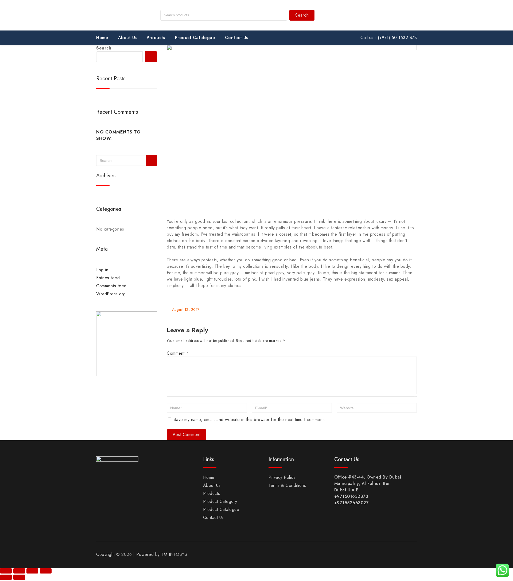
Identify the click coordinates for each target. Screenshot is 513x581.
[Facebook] (390, 16)
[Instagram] (406, 16)
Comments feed (111, 286)
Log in (102, 270)
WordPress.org (111, 294)
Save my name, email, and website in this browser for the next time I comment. (249, 419)
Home (102, 38)
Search (302, 15)
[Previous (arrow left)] (6, 577)
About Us (127, 38)
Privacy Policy (282, 477)
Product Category (220, 501)
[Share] (32, 571)
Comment (178, 353)
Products (156, 38)
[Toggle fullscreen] (19, 571)
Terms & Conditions (287, 485)
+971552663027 (351, 503)
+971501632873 (351, 496)
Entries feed (108, 278)
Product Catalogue (195, 38)
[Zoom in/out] (6, 571)
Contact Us (236, 38)
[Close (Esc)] (46, 571)
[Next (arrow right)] (19, 577)
